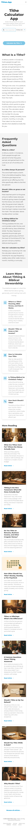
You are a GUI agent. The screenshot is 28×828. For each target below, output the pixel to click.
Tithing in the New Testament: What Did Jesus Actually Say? (12, 490)
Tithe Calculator (7, 823)
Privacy (15, 824)
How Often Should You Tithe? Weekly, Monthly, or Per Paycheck (13, 576)
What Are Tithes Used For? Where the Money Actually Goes (13, 447)
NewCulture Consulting (14, 820)
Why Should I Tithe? (12, 783)
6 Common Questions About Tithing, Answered (12, 659)
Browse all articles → (14, 810)
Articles (15, 823)
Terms (20, 824)
